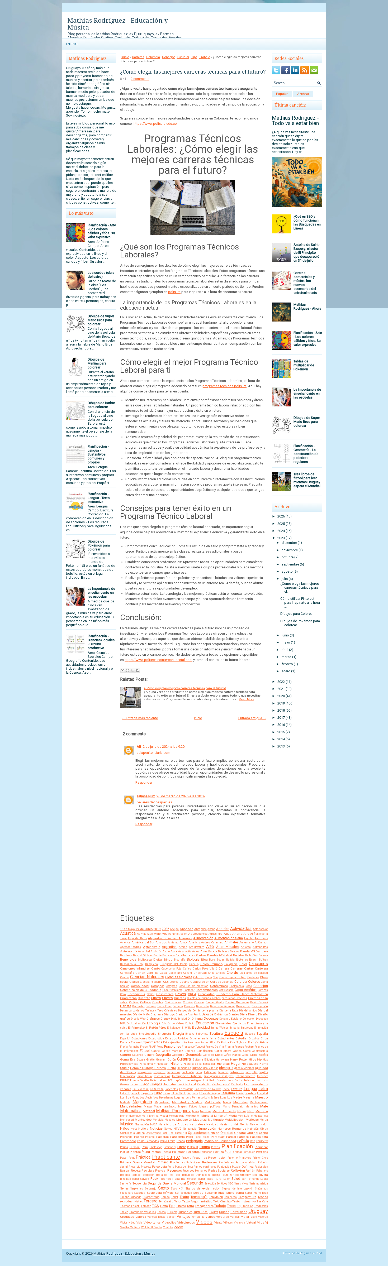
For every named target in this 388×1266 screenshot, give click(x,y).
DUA (123, 1023)
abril (285, 650)
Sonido (198, 1193)
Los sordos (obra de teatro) (101, 275)
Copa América (246, 990)
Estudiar (183, 57)
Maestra (248, 1097)
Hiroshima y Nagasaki (154, 1064)
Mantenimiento (259, 1102)
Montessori (127, 1119)
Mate (264, 1106)
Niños (124, 1128)
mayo (286, 642)
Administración (177, 934)
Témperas (230, 1197)
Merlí (145, 1116)
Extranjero (169, 1042)
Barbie (157, 955)
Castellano (175, 973)
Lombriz (250, 1093)
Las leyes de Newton (208, 1089)
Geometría (194, 1055)
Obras (264, 1128)
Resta (216, 1175)
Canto (155, 968)
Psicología (159, 1166)
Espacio (250, 1033)
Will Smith (147, 1227)
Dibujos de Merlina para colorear (97, 363)
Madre (237, 1097)
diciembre (289, 543)
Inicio (72, 44)
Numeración (207, 1128)
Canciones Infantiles (135, 968)
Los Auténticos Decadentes (156, 1097)
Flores (144, 1046)
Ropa (176, 1179)
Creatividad (206, 994)
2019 (157, 929)
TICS (155, 1206)
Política (218, 1152)
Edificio (189, 1023)
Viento (218, 1222)
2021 (281, 689)
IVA (170, 1080)
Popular (282, 94)
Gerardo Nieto (213, 1055)
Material (149, 1111)
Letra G (125, 1093)
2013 (281, 746)
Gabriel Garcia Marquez (167, 1051)
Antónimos (261, 942)
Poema (156, 1152)
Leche (226, 1089)
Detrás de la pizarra (205, 1010)
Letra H (135, 1093)
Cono (249, 986)
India (199, 1072)
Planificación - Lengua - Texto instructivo (99, 498)
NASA (153, 1124)
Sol (177, 1193)
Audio (166, 951)
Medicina (205, 1111)
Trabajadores (204, 1206)
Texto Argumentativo (197, 1201)
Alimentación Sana (228, 938)
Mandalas (240, 1102)
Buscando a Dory (131, 964)
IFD (230, 1068)
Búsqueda (151, 964)
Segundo (195, 1183)
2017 (281, 718)
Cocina (184, 982)
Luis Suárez (211, 1097)
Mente (123, 1116)
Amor (183, 942)
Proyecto (146, 1166)
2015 (281, 732)
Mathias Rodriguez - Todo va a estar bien (295, 120)
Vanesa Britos (156, 1217)
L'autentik (237, 1084)
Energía (178, 1033)
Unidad (224, 1212)
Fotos (160, 1046)
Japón (178, 1080)
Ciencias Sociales (178, 977)
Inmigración (127, 1076)
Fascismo (194, 1042)
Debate (125, 1006)
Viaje (253, 1217)
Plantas (135, 1152)
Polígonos (206, 1152)
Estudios (254, 1038)
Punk (171, 1166)
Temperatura (247, 1197)
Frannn (229, 1046)
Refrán (250, 1170)
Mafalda (125, 1102)
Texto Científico (222, 1201)
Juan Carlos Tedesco (240, 1080)
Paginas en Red (311, 1253)
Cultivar (134, 1002)
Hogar (235, 1064)
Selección (210, 1183)
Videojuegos (186, 1222)
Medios (241, 1111)
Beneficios (128, 959)
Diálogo (169, 1014)
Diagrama (157, 1014)
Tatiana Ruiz (146, 796)
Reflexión (238, 1170)
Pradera (186, 1157)
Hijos (252, 1059)
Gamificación (204, 1051)
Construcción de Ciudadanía (140, 990)
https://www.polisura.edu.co (155, 124)
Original (252, 1133)
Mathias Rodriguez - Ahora (307, 306)
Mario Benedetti (233, 1106)
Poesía (166, 1152)
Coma (264, 982)
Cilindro (198, 977)
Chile (211, 973)
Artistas (246, 947)
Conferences (219, 986)
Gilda (245, 1055)
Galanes (189, 1051)
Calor (243, 964)
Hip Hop (262, 1059)
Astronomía (128, 951)
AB (139, 747)
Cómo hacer (140, 986)
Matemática (130, 1111)
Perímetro (262, 1141)
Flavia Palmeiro (129, 1046)
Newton (254, 1124)
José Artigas (192, 1080)
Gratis (150, 1059)
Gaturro (125, 1055)
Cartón (140, 973)
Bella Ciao (251, 955)
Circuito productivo (232, 977)
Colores (254, 982)
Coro (123, 994)
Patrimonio (128, 1141)
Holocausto (250, 1064)
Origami (240, 1133)
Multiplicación (234, 1119)
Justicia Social (187, 1084)
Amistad (173, 942)
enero (286, 671)
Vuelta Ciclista (130, 1227)
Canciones (258, 963)
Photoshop (156, 1147)
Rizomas (125, 1179)
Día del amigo (248, 1010)
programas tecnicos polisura (224, 386)
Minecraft (221, 1116)
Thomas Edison (130, 1206)
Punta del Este (184, 1166)
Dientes (234, 1014)
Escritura (216, 1033)
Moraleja (158, 1119)
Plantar (124, 1152)
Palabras (162, 1137)
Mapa (148, 1106)
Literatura (228, 1093)
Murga (264, 1119)
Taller (174, 1197)
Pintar (181, 1147)
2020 (281, 696)
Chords (232, 973)
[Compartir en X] (132, 670)
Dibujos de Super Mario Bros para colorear (101, 320)
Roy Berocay (188, 1179)
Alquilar (249, 938)
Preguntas (199, 1157)
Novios (168, 1128)
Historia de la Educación (200, 1064)
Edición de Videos (173, 1023)
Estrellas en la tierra (203, 1038)
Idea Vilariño (210, 1068)
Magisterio (142, 1102)
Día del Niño (141, 1014)
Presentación (217, 1157)
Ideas (223, 1068)
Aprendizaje (151, 947)
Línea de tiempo (209, 1093)
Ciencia (124, 977)
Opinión (213, 1133)
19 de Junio (144, 929)
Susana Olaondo (130, 1197)
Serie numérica (258, 1183)
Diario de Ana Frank (188, 1014)
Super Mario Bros (256, 1193)
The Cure (262, 1201)
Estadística (156, 1038)
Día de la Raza (228, 1010)
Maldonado (213, 1102)
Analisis (194, 942)
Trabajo (204, 57)
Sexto (163, 1188)
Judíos (134, 1084)
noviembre (290, 550)
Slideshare (126, 1193)
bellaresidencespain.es (154, 802)
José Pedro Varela (214, 1080)
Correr (150, 994)
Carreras (138, 57)
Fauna (205, 1042)
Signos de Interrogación (237, 1188)
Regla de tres (164, 1175)
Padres (139, 1137)
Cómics (124, 986)
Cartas (249, 968)
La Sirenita (157, 1089)
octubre (288, 557)
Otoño (263, 1133)
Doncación (249, 1018)
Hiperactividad (129, 1064)
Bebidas (238, 955)
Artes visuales (227, 947)
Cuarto (156, 998)
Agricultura (216, 934)
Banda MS (247, 951)
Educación (205, 1023)
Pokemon (179, 1152)
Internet (262, 1076)
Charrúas (200, 973)
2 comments (140, 79)
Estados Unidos (176, 1038)
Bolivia (230, 959)
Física (225, 1042)
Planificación (237, 1146)
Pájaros (150, 1137)
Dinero (252, 1014)
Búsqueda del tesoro (173, 964)
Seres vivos (241, 1183)
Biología (193, 959)
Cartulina (152, 973)
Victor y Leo (127, 1222)
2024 (281, 531)
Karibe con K (221, 1084)
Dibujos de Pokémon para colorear (99, 545)
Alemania (185, 938)
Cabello (193, 964)
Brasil (253, 959)
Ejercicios (239, 1023)
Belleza (263, 955)
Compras (171, 986)
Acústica (128, 933)
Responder (143, 782)
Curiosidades (173, 1002)
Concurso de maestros (193, 986)
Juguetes (169, 1084)
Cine (215, 977)
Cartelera (261, 968)
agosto (287, 571)
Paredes (243, 1137)
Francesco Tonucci (193, 1046)
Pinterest (192, 1147)
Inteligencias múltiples (219, 1076)
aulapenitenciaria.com (153, 753)
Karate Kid (203, 1084)
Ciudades (253, 977)
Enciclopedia (148, 1033)
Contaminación (207, 990)
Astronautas (260, 947)
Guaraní (161, 1059)
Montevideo (143, 1119)
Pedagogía (194, 1141)
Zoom (178, 1227)
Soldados (186, 1193)
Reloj (178, 1175)
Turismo (172, 1212)
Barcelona (168, 955)
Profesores (209, 1162)
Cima (208, 977)
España (262, 1033)
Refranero (262, 1170)
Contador (189, 990)
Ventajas (183, 1217)
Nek (236, 1124)
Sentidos (222, 1183)
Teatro (184, 1197)
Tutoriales (185, 1212)
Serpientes (136, 1188)
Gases (237, 1051)
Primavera (245, 1157)
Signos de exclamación (203, 1188)
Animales (231, 942)
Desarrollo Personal (222, 1006)
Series (124, 1188)
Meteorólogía (176, 1116)
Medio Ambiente (224, 1111)
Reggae (135, 1175)
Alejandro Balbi (137, 938)
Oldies (140, 1133)
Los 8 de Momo (129, 1097)
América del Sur (143, 942)
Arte (210, 946)
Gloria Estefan (259, 1055)
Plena (146, 1152)
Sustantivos (151, 1197)
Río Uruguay (243, 1175)
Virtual (251, 1222)
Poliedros (193, 1152)
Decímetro (138, 1006)
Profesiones (193, 1162)
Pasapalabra (259, 1137)
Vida (139, 1222)
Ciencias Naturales (147, 977)
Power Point (127, 1157)
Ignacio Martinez (244, 1068)
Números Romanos (232, 1128)
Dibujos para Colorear (297, 614)
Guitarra (184, 1059)
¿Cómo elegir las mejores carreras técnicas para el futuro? (193, 71)
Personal (135, 1147)
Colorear (240, 982)
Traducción (261, 1206)
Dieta (243, 1014)
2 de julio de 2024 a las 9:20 (163, 747)
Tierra (164, 1206)
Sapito (264, 1179)
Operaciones (197, 1133)
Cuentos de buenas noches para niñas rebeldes (217, 998)
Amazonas (261, 938)
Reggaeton (148, 1175)
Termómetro (166, 1201)
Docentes (211, 1018)
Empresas (247, 1027)
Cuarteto (144, 998)
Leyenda (147, 1093)
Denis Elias (164, 1006)
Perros (124, 1147)
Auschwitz (184, 951)
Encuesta (164, 1033)
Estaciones (139, 1038)
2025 (281, 524)
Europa (125, 1042)
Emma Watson (220, 1027)
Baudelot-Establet (219, 955)
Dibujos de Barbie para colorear (101, 405)
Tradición (247, 1206)
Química (248, 1166)
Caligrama (231, 964)
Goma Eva (127, 1059)
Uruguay (258, 1211)
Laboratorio (186, 1089)
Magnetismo (162, 1102)
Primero (162, 1162)
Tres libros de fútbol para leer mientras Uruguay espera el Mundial (307, 480)
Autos (195, 951)
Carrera (224, 968)
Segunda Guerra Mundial (167, 1183)
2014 (281, 739)
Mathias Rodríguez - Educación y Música (117, 24)
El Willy (186, 1027)
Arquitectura (196, 947)
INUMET (125, 1080)
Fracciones (172, 1046)
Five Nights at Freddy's (244, 1042)
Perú (145, 1147)
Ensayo (189, 1033)
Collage (215, 982)
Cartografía (127, 973)
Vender (171, 1217)
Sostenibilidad (215, 1193)
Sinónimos (261, 1188)
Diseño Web (138, 1018)
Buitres (263, 959)
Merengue (135, 1116)
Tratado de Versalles (142, 1212)
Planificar (261, 1147)
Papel (189, 1137)
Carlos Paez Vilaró (205, 968)
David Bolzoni (259, 1002)
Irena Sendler (141, 1080)
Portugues (249, 1152)
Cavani (187, 973)
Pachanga (126, 1137)
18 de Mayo (127, 929)
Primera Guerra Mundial (137, 1162)
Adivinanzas (145, 934)
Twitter (213, 1212)
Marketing (251, 1106)
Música (126, 1124)
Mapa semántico (165, 1106)
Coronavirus (136, 994)
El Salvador (174, 1027)
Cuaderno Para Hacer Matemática (242, 994)
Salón (227, 1179)
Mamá (227, 1102)
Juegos (156, 1084)
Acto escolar (260, 929)
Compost (157, 986)
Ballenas (223, 951)
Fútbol (145, 1051)
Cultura (145, 1002)
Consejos (168, 57)
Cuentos (180, 998)
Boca (212, 959)
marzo (286, 657)
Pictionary (170, 1147)
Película (243, 1141)
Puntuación (224, 1166)
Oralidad (226, 1133)
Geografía (163, 1055)
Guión (172, 1059)
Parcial (231, 1137)
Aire (246, 934)
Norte (133, 1128)
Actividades (241, 928)
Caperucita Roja (171, 968)
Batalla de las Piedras (191, 955)
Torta (190, 1206)
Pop (228, 1152)
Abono (211, 929)
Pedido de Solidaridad (220, 1141)
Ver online (197, 1217)
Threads (146, 1206)
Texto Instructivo (244, 1201)
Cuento (167, 998)
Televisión (216, 1197)
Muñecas (252, 1119)
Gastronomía (260, 1051)
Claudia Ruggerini (151, 982)
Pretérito (233, 1157)
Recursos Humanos (195, 1170)
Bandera (262, 951)
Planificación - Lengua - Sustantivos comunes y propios (98, 454)
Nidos (264, 1124)
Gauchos (137, 1055)
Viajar (245, 1217)
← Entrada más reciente (140, 718)
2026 (165, 929)
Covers (180, 994)
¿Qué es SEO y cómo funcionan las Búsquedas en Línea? (307, 222)
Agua (227, 934)
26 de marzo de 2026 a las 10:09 (181, 796)
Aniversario (246, 942)
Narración (142, 1124)
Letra (263, 1088)
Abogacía (186, 929)
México (191, 1116)
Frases (239, 1046)
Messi (164, 1116)
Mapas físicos (187, 1106)
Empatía (234, 1027)
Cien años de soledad (253, 973)
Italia (153, 1080)
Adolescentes (197, 934)
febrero (287, 664)
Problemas (177, 1162)
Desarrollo (202, 1006)
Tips (194, 57)
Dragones (262, 1018)
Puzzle (236, 1166)
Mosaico (170, 1119)
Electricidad (201, 1027)
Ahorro (237, 934)
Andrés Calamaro (212, 942)
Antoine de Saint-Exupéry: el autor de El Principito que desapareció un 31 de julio (307, 252)
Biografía (179, 959)
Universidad (238, 1212)
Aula (174, 951)
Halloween (222, 1059)
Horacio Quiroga (142, 1068)
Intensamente (245, 1076)
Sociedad (139, 1193)
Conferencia (236, 986)
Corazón (263, 990)
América (125, 942)
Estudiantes (225, 1038)
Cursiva (188, 1002)
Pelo (252, 1141)
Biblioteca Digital (150, 959)
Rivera (263, 1175)
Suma (239, 1193)
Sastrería (125, 1183)
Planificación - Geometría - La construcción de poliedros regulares (306, 454)
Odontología (127, 1133)
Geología (178, 1055)
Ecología (153, 1023)
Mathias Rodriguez (173, 1111)
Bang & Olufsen (143, 955)
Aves (203, 951)
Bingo (168, 959)
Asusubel (144, 951)
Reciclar (161, 1170)
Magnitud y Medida (187, 1102)
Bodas (221, 959)
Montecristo (261, 1116)
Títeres (181, 1206)
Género (149, 1055)
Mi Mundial (205, 1116)
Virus (260, 1222)
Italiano (162, 1080)
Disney (165, 1018)
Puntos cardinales (205, 1166)
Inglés (263, 1072)
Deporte (189, 1006)
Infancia (223, 1072)
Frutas (249, 1046)
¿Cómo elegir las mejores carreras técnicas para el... (299, 587)
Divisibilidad (179, 1018)
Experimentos (151, 1042)
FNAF (152, 1046)
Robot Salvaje (140, 1179)
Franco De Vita (215, 1046)
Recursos (174, 1170)
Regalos (125, 1175)
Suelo (230, 1193)
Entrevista (202, 1033)
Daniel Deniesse (237, 1002)
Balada (212, 951)
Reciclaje (147, 1170)
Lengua (250, 1088)
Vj (266, 1222)
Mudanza (200, 1119)
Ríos (255, 1175)
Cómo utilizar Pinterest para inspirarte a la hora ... (300, 602)
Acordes (222, 929)
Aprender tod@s (130, 947)
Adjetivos (160, 934)
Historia (176, 1064)
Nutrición (253, 1128)
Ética (264, 1038)
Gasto (246, 1051)
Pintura (205, 1147)
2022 (281, 682)
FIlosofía (215, 1042)
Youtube (168, 1227)
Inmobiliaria (144, 1076)
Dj (189, 1018)
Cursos (199, 1002)
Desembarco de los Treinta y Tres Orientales (148, 1010)
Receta (136, 1170)
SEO (230, 1183)
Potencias (262, 1152)
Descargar (243, 1006)
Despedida (184, 1010)
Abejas (174, 929)
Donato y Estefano (230, 1018)
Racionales (261, 1166)
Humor (197, 1068)
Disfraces (153, 1018)
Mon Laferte (245, 1116)
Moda (233, 1116)
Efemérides (223, 1023)
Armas (183, 947)
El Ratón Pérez (156, 1027)
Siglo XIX (177, 1188)
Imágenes (145, 1072)
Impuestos (173, 1072)
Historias (223, 1064)
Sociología (154, 1193)
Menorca (261, 1111)
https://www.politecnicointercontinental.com (158, 660)
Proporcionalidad (245, 1162)
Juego (144, 1084)
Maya (195, 1111)
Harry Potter (239, 1059)
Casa (163, 973)
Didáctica (221, 1014)
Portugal (236, 1152)
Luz (229, 1097)
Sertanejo (150, 1188)
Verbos (210, 1217)
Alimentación (203, 938)
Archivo (303, 94)
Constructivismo (172, 990)
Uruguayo (127, 1217)
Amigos (161, 942)
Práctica (143, 1157)
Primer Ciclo (260, 1157)
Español (125, 1038)
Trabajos (233, 1206)
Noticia (143, 1128)
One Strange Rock (157, 1133)
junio (285, 635)
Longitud (262, 1093)
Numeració (189, 1128)
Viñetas (228, 1222)
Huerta (171, 1068)
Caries (187, 968)
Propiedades (226, 1162)
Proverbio (134, 1166)
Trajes (124, 1212)
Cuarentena (128, 998)
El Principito (136, 1027)
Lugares (179, 1097)
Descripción (260, 1006)
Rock (154, 1179)
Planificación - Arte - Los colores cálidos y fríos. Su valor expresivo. (102, 231)
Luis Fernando (195, 1097)
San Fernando (250, 1179)
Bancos (234, 951)
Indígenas (210, 1072)
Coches (173, 982)
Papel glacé (202, 1137)
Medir (250, 1111)
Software (168, 1193)
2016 (281, 725)
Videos (204, 1222)
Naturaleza (197, 1124)
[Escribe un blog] (127, 670)
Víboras (263, 1217)
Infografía (251, 1072)
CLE (166, 982)
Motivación (184, 1119)
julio (285, 579)
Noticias (156, 1128)
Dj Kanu (197, 1018)
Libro (158, 1093)
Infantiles (237, 1072)
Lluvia (240, 1093)
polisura (174, 292)
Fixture (263, 1042)
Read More (246, 699)
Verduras (222, 1217)
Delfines (151, 1006)
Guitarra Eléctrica (203, 1059)
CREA (192, 994)
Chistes (220, 973)
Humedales (184, 1068)
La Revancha (141, 1089)
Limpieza (192, 1093)
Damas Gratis (215, 1002)
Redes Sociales (219, 1170)
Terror (177, 1201)
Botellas (242, 959)
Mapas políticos (209, 1106)
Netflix (244, 1124)
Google (140, 1059)
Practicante (166, 1157)
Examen (136, 1042)
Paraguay (218, 1137)
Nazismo (226, 1124)
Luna (223, 1097)
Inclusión (188, 1072)
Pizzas (215, 1147)
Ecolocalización (136, 1023)
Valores (140, 1217)
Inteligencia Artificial (187, 1076)
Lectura (236, 1089)
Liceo (166, 1093)
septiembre (290, 564)
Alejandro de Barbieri (163, 938)
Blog (204, 959)
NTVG (178, 1128)
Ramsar (125, 1170)
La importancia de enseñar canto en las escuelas (101, 592)
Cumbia (157, 1002)
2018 (281, 710)
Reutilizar (228, 1175)
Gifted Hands (232, 1055)
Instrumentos (162, 1076)
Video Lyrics (152, 1222)
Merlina (154, 1116)
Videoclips (169, 1222)
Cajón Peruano (211, 964)
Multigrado (216, 1119)
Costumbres (164, 994)
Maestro (261, 1097)
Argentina (169, 947)
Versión (235, 1217)
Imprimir (159, 1072)
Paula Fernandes (148, 1141)
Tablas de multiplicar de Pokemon (304, 365)
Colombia (153, 57)
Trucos (161, 1212)
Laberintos (171, 1089)
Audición (156, 951)
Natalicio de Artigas (173, 1124)
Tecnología (199, 1197)
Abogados (200, 929)
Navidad (212, 1124)
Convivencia (226, 990)
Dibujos (208, 1014)
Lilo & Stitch (178, 1093)
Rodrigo (165, 1179)
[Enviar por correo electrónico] (122, 670)
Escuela (233, 1033)
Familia (181, 1042)
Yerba (158, 1227)
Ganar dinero (222, 1051)
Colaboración (199, 982)
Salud (235, 1179)
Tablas (165, 1197)
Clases (134, 982)
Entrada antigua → (252, 718)
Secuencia (139, 1183)
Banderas (126, 955)
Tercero (151, 1201)
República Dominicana (196, 1175)
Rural (218, 1179)
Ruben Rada (205, 1179)
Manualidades (131, 1106)
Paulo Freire (167, 1141)
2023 (281, 538)
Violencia (239, 1222)
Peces (181, 1141)
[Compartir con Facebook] (137, 670)
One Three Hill (177, 1133)
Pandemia (177, 1137)
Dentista (178, 1006)
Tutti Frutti (200, 1212)
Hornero (160, 1068)
